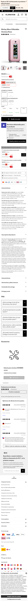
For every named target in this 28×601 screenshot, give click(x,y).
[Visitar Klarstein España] (18, 565)
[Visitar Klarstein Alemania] (2, 565)
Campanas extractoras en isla (7, 493)
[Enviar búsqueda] (2, 19)
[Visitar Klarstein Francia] (11, 565)
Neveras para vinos (9, 23)
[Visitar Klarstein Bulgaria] (21, 569)
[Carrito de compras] (26, 14)
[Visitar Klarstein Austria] (5, 565)
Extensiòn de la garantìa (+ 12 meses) (14, 135)
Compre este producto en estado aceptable (12, 160)
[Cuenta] (18, 15)
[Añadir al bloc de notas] (26, 29)
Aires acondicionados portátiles (8, 487)
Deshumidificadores (5, 490)
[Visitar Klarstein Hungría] (8, 569)
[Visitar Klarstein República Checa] (5, 569)
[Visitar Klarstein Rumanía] (18, 569)
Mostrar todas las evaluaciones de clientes (15, 446)
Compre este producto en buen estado (11, 150)
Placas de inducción (5, 512)
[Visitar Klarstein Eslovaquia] (2, 569)
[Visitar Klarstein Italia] (15, 565)
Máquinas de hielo (5, 501)
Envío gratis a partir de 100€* (21, 11)
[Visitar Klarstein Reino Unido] (21, 565)
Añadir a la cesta (15, 119)
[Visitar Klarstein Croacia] (15, 569)
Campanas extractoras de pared (8, 509)
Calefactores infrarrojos (6, 498)
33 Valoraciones (12, 34)
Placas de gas (4, 515)
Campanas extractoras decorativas (9, 495)
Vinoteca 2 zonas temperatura (21, 23)
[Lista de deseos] (22, 14)
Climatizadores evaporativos (7, 507)
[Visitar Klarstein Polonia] (11, 569)
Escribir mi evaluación (14, 392)
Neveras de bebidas (5, 504)
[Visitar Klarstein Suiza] (8, 565)
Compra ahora (12, 8)
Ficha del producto (4, 76)
